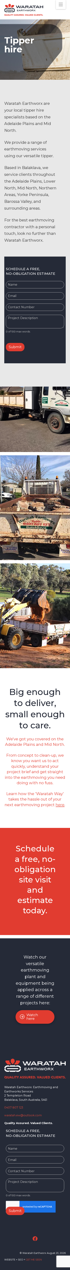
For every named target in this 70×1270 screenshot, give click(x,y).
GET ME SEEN (34, 1259)
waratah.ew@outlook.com (23, 1115)
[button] (61, 4)
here (60, 804)
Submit (15, 1211)
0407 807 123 (13, 1107)
